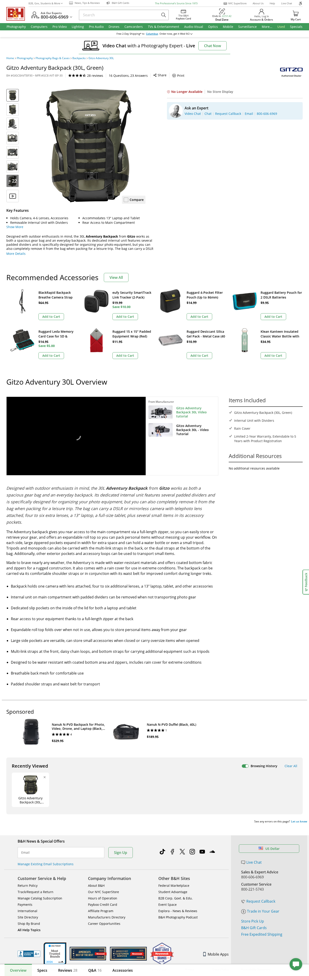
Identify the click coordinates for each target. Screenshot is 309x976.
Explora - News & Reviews (177, 911)
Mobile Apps (218, 954)
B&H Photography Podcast (178, 917)
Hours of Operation (102, 898)
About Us (258, 3)
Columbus (152, 33)
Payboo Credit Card (102, 904)
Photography (25, 58)
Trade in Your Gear (263, 911)
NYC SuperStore (237, 3)
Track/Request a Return (35, 892)
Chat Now (212, 45)
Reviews (67, 970)
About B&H (96, 885)
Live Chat (286, 3)
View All (116, 277)
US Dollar (272, 848)
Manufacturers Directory (106, 917)
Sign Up (120, 852)
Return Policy (28, 885)
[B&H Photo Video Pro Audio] (17, 14)
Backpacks (79, 58)
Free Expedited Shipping (261, 934)
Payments (25, 904)
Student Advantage (172, 892)
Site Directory (28, 917)
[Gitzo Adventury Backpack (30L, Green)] (88, 145)
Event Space (167, 904)
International (27, 911)
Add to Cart (51, 316)
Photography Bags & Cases (53, 58)
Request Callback (260, 901)
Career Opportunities (104, 923)
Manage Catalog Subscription (40, 898)
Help (272, 3)
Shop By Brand (29, 923)
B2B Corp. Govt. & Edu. (175, 898)
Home (10, 58)
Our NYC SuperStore (103, 892)
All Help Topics (29, 930)
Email (25, 852)
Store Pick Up (252, 921)
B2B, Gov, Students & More (44, 3)
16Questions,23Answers (128, 75)
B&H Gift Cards (254, 927)
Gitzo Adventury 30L (101, 58)
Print (180, 75)
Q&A (95, 970)
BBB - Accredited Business (29, 953)
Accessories (122, 970)
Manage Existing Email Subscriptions (46, 864)
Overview (18, 970)
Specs (42, 970)
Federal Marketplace (173, 885)
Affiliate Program (100, 911)
